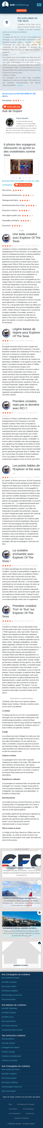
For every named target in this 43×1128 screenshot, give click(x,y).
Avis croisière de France (11, 978)
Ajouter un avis (21, 10)
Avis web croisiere (8, 1043)
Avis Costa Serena (8, 1021)
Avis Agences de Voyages (25, 1104)
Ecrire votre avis (13, 107)
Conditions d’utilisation (21, 1118)
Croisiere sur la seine (9, 1060)
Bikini (26, 565)
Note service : (7, 190)
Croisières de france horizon (12, 1030)
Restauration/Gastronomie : (12, 195)
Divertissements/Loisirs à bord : (13, 205)
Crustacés (28, 621)
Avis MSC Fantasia (9, 1013)
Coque (26, 246)
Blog (10, 1104)
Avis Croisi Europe (8, 999)
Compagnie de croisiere (10, 1047)
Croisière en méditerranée (11, 1056)
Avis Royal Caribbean (10, 991)
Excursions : (6, 226)
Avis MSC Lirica (7, 1017)
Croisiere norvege (8, 1052)
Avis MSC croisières (9, 982)
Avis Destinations (28, 1109)
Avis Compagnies (14, 1113)
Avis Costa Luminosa (9, 1026)
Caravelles (28, 341)
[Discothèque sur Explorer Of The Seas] (21, 167)
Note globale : (7, 100)
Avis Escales (13, 1109)
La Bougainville (30, 413)
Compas (27, 477)
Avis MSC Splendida (9, 1008)
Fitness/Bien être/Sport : (11, 220)
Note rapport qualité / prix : (12, 215)
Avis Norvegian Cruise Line (12, 995)
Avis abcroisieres (8, 1039)
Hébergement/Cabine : (10, 200)
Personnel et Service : (10, 210)
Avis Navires (30, 1113)
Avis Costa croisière (9, 986)
